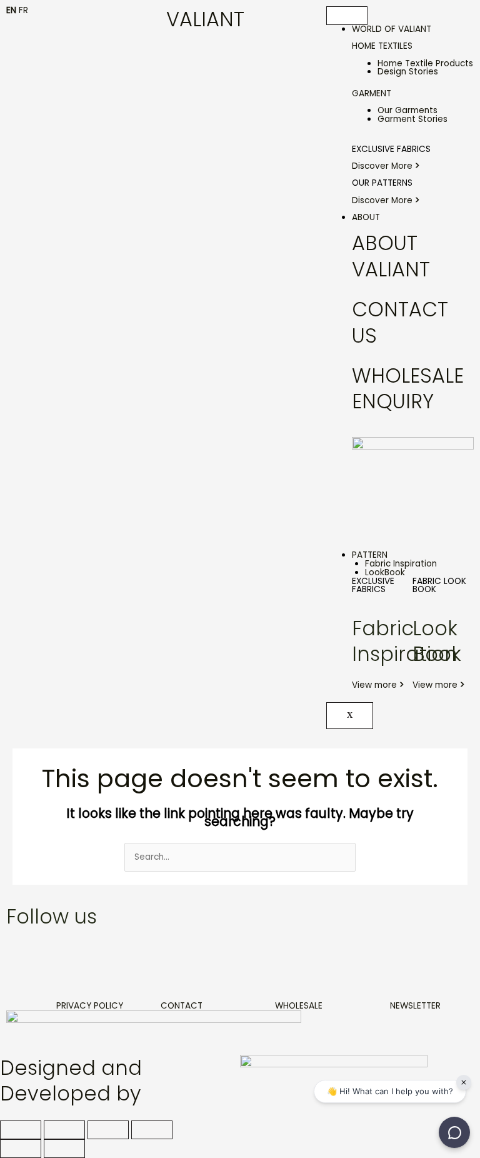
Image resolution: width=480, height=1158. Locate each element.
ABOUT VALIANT (391, 256)
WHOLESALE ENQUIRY (408, 388)
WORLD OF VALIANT (391, 29)
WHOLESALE (298, 1006)
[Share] (108, 1129)
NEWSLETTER (415, 1006)
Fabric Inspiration (401, 564)
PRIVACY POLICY (89, 1006)
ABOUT (366, 217)
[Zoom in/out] (20, 1129)
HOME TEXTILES (382, 46)
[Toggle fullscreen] (64, 1129)
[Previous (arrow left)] (20, 1148)
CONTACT (181, 1006)
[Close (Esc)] (151, 1129)
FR (23, 10)
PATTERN (370, 555)
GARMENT (371, 93)
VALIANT (205, 19)
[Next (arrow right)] (64, 1148)
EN (11, 10)
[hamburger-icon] (347, 15)
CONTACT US (400, 322)
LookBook (385, 572)
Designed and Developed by (71, 1081)
